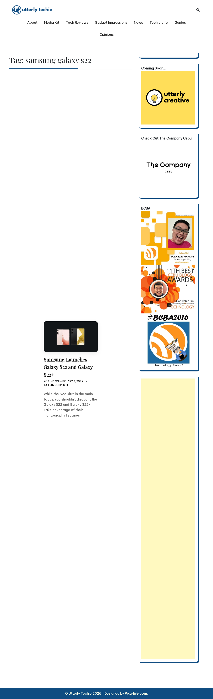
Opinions (106, 34)
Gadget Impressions (111, 22)
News (138, 22)
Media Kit (51, 22)
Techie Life (159, 22)
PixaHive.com (136, 693)
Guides (180, 22)
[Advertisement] (168, 518)
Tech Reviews (77, 22)
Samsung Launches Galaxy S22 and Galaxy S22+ (68, 367)
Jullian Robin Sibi (56, 385)
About (32, 22)
